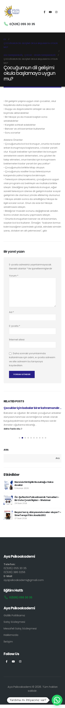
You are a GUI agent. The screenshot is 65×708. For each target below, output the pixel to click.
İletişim (8, 641)
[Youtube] (50, 12)
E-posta (14, 326)
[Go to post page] (8, 485)
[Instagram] (56, 12)
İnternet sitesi (17, 339)
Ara (6, 449)
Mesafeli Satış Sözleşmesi (20, 628)
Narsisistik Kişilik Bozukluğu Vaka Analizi (33, 483)
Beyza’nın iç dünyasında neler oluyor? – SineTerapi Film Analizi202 (37, 513)
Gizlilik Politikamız (14, 615)
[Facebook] (44, 12)
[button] (19, 437)
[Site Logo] (12, 12)
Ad (11, 312)
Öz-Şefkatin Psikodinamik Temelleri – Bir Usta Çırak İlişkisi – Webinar (36, 498)
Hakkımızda (11, 635)
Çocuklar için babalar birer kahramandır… (32, 408)
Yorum (13, 275)
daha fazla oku (12, 428)
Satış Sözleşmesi (14, 622)
